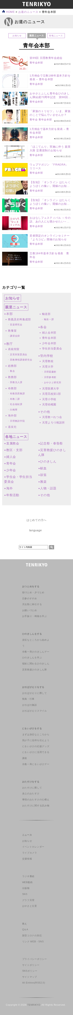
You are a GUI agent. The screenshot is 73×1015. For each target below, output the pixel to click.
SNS (24, 894)
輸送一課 (49, 319)
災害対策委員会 (18, 354)
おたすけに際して (32, 787)
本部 (9, 313)
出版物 (26, 888)
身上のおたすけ (31, 793)
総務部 (12, 365)
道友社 (12, 426)
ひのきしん (48, 461)
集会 (12, 371)
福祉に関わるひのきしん (35, 663)
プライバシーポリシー (34, 959)
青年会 (34, 119)
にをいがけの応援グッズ (35, 746)
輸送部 (46, 313)
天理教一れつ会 (52, 417)
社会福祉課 (16, 404)
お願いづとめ (29, 610)
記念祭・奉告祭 (51, 443)
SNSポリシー (29, 971)
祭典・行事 (28, 699)
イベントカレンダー (33, 846)
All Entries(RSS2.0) (33, 982)
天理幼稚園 (49, 404)
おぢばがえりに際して (34, 693)
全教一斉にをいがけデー (35, 764)
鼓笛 (43, 475)
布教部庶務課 (17, 393)
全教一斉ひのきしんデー (35, 651)
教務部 (12, 377)
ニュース (27, 835)
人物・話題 (48, 488)
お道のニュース (28, 11)
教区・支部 (14, 450)
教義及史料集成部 (19, 319)
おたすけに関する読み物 (35, 805)
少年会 (11, 470)
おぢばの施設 (29, 705)
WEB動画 (27, 882)
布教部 (12, 388)
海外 (9, 488)
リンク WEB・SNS (33, 941)
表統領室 (13, 349)
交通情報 (27, 858)
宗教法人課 (16, 382)
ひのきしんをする (32, 634)
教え (24, 923)
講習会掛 (15, 336)
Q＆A (25, 929)
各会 (43, 327)
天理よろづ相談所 (53, 422)
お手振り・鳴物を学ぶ (34, 616)
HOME (10, 11)
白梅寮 (13, 409)
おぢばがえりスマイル (34, 710)
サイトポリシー (31, 965)
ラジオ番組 (28, 876)
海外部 (12, 415)
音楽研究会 (16, 324)
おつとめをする (31, 586)
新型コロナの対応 (32, 935)
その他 (45, 411)
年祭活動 (12, 495)
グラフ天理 (28, 900)
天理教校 (48, 361)
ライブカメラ (29, 852)
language (35, 530)
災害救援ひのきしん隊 (34, 669)
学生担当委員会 (52, 348)
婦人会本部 (49, 332)
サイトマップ (29, 977)
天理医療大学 (50, 388)
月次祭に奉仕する (32, 604)
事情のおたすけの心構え (35, 799)
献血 (43, 468)
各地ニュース (56, 35)
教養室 (12, 330)
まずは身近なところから (35, 734)
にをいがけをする (32, 728)
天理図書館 (50, 371)
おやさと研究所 (52, 382)
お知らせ (17, 35)
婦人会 (11, 456)
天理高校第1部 (51, 393)
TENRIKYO (33, 1005)
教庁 (9, 343)
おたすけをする (31, 781)
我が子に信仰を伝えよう (35, 740)
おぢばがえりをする (33, 687)
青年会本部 (36, 62)
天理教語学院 (17, 421)
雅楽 (43, 481)
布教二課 (15, 399)
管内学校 (46, 355)
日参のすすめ (29, 598)
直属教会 (12, 443)
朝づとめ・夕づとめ (33, 592)
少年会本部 (49, 343)
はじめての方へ (36, 520)
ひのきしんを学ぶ (32, 657)
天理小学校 (49, 399)
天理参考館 (50, 377)
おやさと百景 (29, 906)
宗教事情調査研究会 (21, 359)
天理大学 (48, 366)
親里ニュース (16, 307)
